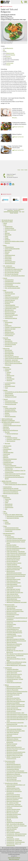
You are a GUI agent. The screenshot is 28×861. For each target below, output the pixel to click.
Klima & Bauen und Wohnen (12, 356)
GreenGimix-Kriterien (12, 437)
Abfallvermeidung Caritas (13, 788)
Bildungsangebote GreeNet (13, 686)
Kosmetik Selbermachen (11, 342)
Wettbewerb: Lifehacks (12, 739)
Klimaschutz (6, 348)
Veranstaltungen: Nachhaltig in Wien (16, 730)
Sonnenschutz (8, 346)
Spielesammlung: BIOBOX (13, 703)
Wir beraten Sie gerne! (7, 220)
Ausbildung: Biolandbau (12, 669)
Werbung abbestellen (10, 416)
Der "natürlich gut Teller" (13, 802)
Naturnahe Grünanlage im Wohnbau (15, 639)
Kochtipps (7, 303)
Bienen (8, 374)
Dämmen (7, 252)
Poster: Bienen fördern (12, 581)
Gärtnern (5, 320)
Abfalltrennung (9, 226)
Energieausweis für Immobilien (12, 283)
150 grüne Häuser (11, 608)
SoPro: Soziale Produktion (13, 832)
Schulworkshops (7, 487)
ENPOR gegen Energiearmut (14, 767)
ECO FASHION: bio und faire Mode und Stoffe (16, 392)
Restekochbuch (10, 830)
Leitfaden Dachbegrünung (13, 566)
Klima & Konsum (9, 352)
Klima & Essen (8, 350)
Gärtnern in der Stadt (10, 329)
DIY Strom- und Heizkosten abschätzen (15, 275)
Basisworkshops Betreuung (13, 789)
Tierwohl (5, 399)
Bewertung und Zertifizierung (10, 430)
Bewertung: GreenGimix (13, 799)
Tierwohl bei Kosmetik (10, 404)
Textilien (5, 390)
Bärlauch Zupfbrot (17, 134)
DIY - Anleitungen (7, 266)
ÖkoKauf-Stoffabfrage (12, 433)
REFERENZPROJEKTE (9, 533)
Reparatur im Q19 (11, 649)
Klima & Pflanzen (9, 355)
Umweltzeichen (7, 460)
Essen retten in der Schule (13, 694)
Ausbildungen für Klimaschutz (12, 361)
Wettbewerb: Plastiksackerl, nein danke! (17, 602)
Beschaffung (6, 428)
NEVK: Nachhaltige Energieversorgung (16, 640)
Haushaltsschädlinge (10, 410)
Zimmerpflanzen (9, 335)
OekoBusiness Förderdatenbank (15, 822)
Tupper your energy (11, 657)
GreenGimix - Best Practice (13, 439)
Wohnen (5, 406)
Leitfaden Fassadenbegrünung (14, 568)
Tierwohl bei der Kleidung (11, 402)
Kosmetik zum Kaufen (10, 344)
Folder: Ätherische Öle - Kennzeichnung (16, 553)
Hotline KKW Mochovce (13, 629)
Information (8, 535)
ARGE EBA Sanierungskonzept (14, 609)
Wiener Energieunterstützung (14, 663)
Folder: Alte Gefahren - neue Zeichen (16, 551)
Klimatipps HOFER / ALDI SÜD (14, 631)
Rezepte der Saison (7, 6)
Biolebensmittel (9, 292)
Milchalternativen (9, 310)
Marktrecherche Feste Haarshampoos (16, 574)
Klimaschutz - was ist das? (11, 360)
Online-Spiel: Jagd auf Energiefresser (16, 701)
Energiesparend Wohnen (13, 769)
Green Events (6, 454)
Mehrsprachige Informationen (10, 493)
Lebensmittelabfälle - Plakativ (14, 636)
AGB (20, 211)
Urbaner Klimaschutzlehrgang (14, 682)
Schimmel (7, 415)
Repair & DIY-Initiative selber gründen (14, 241)
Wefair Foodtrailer (11, 745)
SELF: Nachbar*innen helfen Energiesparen (17, 654)
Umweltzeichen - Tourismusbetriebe (16, 842)
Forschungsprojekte (10, 761)
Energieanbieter (9, 284)
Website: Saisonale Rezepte (13, 600)
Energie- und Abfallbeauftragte (14, 806)
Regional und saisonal (10, 311)
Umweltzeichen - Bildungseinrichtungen (17, 834)
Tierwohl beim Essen (10, 401)
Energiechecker (10, 616)
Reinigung (5, 457)
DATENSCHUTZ (17, 210)
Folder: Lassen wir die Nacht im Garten (16, 554)
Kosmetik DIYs (8, 341)
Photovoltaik (8, 258)
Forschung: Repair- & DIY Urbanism (15, 771)
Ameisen (9, 372)
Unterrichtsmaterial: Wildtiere (14, 729)
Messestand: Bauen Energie (13, 579)
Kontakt (16, 212)
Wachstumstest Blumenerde (14, 780)
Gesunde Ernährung (10, 300)
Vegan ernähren (9, 316)
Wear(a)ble (9, 735)
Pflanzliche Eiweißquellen (11, 315)
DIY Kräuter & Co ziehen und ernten (13, 269)
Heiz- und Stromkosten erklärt (12, 288)
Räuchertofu (10, 48)
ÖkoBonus (9, 821)
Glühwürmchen (10, 375)
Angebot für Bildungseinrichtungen (12, 425)
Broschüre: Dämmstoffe (13, 546)
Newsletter (7, 523)
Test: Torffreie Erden (12, 779)
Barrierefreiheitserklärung (11, 211)
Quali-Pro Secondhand (12, 827)
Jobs (23, 211)
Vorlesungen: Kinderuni (12, 734)
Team (4, 511)
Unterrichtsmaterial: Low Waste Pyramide (17, 716)
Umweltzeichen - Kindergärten (14, 840)
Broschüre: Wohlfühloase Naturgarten (16, 548)
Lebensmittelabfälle (10, 305)
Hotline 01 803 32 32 (12, 606)
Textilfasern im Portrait (10, 397)
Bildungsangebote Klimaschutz (14, 688)
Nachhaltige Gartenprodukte (14, 814)
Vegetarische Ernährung (11, 318)
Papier (6, 236)
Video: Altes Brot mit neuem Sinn (15, 592)
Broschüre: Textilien (11, 545)
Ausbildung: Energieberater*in (14, 671)
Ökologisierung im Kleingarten (14, 644)
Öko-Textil (7, 443)
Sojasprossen (9, 63)
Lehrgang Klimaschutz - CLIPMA (15, 679)
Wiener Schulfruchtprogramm (14, 747)
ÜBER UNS (4, 496)
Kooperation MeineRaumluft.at (14, 632)
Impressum (10, 210)
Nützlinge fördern (9, 332)
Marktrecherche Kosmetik (13, 569)
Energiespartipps (9, 279)
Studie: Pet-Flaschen (12, 777)
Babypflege (8, 339)
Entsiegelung (8, 325)
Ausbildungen (8, 667)
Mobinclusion (10, 637)
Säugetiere (7, 384)
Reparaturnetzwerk (11, 647)
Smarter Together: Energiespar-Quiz (16, 706)
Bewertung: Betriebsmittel (13, 796)
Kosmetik (5, 338)
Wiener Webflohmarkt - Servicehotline (16, 665)
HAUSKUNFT (10, 626)
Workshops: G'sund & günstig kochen (16, 752)
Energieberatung (9, 281)
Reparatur (7, 243)
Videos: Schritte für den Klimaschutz (14, 358)
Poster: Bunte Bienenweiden (14, 582)
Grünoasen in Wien (11, 624)
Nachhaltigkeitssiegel (12, 816)
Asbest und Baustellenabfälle (12, 248)
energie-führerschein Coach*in (14, 674)
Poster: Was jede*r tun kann (13, 589)
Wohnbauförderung (10, 263)
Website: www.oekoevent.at (14, 597)
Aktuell (5, 223)
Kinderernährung (9, 302)
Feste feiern (8, 295)
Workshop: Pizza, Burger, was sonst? (16, 748)
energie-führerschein (12, 672)
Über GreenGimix (11, 441)
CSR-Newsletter (7, 446)
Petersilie (12, 55)
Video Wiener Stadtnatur (13, 732)
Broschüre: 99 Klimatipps (13, 550)
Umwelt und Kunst (11, 711)
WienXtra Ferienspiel (12, 744)
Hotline (7, 522)
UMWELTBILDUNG (6, 481)
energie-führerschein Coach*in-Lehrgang (15, 473)
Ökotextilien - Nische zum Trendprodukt (17, 825)
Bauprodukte (8, 250)
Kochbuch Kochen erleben (13, 559)
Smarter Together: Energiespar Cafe (16, 704)
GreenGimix (8, 436)
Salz (4, 50)
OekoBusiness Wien (8, 452)
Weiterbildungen (7, 464)
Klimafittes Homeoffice (11, 411)
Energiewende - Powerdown (14, 804)
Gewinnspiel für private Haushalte (15, 516)
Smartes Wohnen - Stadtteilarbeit (15, 655)
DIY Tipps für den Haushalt (11, 274)
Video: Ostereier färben (12, 594)
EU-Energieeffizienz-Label (11, 286)
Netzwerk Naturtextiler (12, 817)
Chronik (5, 513)
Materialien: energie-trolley (13, 676)
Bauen (4, 245)
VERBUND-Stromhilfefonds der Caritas (16, 662)
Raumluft (5, 455)
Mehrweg (7, 233)
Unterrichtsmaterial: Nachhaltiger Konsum (17, 717)
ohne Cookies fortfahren (14, 857)
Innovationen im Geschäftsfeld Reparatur (17, 772)
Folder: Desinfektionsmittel (13, 556)
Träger (6, 502)
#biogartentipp (9, 322)
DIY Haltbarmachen (10, 267)
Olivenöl (8, 64)
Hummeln (9, 377)
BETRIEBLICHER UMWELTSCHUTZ (11, 422)
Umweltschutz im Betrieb (11, 783)
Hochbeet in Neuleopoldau (13, 627)
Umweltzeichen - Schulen (13, 839)
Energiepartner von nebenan (14, 677)
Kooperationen (8, 504)
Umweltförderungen (8, 462)
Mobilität (5, 451)
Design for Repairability (12, 690)
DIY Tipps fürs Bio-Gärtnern (12, 272)
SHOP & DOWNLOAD (7, 419)
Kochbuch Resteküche (12, 561)
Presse (11, 212)
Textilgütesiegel (9, 393)
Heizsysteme (8, 257)
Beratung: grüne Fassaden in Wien (15, 611)
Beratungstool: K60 (11, 613)
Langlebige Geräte (11, 634)
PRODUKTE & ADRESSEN (8, 420)
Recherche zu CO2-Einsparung (14, 775)
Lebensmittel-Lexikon (10, 308)
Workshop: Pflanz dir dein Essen (15, 755)
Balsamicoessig (10, 53)
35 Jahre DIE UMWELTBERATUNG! (13, 514)
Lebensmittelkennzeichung (12, 306)
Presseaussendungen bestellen (13, 529)
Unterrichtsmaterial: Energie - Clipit (15, 712)
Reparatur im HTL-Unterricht (14, 699)
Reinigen (7, 413)
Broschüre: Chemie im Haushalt (14, 538)
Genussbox (9, 807)
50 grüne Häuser (11, 762)
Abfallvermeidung (9, 228)
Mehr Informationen (14, 859)
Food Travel (10, 696)
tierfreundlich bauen (10, 386)
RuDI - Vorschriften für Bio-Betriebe (15, 824)
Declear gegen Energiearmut (14, 766)
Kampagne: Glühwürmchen (13, 558)
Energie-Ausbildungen (10, 465)
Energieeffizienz (7, 449)
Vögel (6, 388)
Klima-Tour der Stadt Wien (13, 698)
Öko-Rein (7, 432)
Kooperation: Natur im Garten (14, 563)
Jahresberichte (8, 505)
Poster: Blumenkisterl (12, 584)
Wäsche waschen (9, 395)
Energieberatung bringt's (13, 614)
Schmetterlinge (10, 379)
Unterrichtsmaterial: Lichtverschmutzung (17, 714)
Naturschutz (6, 367)
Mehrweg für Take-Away (13, 811)
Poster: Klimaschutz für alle (13, 591)
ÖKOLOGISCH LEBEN (7, 221)
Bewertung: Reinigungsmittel (14, 801)
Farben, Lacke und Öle (10, 408)
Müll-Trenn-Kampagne (12, 812)
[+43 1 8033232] (22, 2)
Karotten (8, 56)
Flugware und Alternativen (11, 298)
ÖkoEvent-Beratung (12, 642)
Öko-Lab (9, 819)
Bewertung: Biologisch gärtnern (14, 798)
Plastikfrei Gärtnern (10, 333)
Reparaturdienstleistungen (10, 459)
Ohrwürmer (9, 380)
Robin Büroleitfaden (12, 829)
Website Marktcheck (12, 599)
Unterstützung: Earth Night (13, 645)
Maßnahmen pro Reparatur (13, 774)
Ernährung (5, 447)
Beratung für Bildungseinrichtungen (12, 490)
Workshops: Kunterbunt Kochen (14, 753)
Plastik (6, 238)
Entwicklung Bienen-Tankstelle (14, 693)
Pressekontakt (8, 531)
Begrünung (6, 427)
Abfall (4, 225)
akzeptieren (14, 856)
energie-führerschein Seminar (12, 475)
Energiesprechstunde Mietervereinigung (17, 621)
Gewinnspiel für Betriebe (13, 518)
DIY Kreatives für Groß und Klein (13, 270)
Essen (4, 290)
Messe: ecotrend (11, 577)
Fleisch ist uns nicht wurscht (12, 297)
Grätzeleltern (10, 681)
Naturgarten (8, 330)
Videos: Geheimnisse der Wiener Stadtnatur (16, 484)
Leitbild (7, 500)
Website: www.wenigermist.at (14, 737)
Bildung (7, 685)
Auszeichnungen (9, 507)
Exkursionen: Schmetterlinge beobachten (17, 691)
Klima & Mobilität (9, 353)
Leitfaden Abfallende (12, 564)
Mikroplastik (8, 234)
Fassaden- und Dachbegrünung (13, 327)
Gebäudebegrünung (10, 255)
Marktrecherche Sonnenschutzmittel (16, 576)
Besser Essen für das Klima (13, 794)
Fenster (7, 253)
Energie (5, 278)
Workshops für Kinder (12, 750)
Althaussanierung (9, 247)
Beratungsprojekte (9, 604)
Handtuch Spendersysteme (13, 809)
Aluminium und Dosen (10, 230)
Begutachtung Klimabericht (13, 764)
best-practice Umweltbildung (10, 491)
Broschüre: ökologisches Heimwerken (16, 540)
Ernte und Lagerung (10, 293)
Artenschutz (8, 369)
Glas (6, 231)
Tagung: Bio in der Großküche (14, 709)
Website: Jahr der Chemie (13, 595)
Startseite (21, 209)
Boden (6, 324)
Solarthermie (8, 260)
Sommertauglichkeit (10, 261)
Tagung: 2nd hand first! (12, 708)
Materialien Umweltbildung (10, 482)
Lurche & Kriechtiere (10, 383)
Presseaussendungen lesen (12, 527)
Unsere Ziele (8, 499)
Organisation (6, 497)
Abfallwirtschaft (7, 424)
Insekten (7, 370)
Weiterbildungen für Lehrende (10, 488)
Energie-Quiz (10, 622)
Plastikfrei (7, 239)
